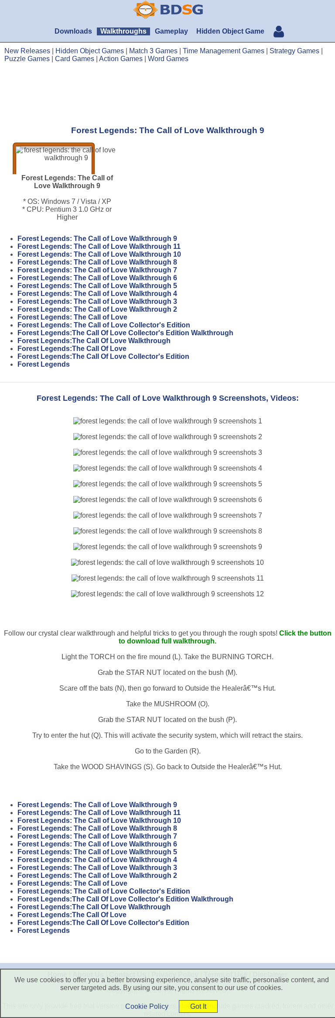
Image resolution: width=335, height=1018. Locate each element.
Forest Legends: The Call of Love (72, 317)
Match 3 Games (153, 51)
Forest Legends (43, 364)
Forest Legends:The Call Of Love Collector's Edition (103, 356)
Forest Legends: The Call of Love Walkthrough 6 (97, 278)
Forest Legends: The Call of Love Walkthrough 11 (99, 246)
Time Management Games (223, 51)
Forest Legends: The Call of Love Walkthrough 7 (97, 270)
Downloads (73, 31)
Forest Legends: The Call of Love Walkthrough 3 (97, 301)
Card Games (74, 58)
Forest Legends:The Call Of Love (71, 348)
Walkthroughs (123, 31)
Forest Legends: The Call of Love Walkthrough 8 (97, 262)
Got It (198, 1006)
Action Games (121, 58)
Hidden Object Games (89, 51)
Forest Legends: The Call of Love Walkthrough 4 (97, 293)
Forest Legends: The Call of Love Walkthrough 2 (97, 309)
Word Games (168, 58)
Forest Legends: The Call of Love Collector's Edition (103, 325)
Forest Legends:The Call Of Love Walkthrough (94, 340)
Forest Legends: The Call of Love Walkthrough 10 (99, 254)
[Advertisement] (167, 93)
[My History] (278, 32)
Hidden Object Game (230, 31)
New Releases (27, 51)
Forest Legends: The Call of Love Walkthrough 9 (97, 238)
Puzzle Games (27, 58)
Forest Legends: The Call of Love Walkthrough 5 (97, 285)
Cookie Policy (146, 1006)
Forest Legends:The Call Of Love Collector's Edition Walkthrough (125, 333)
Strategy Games (294, 51)
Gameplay (171, 31)
